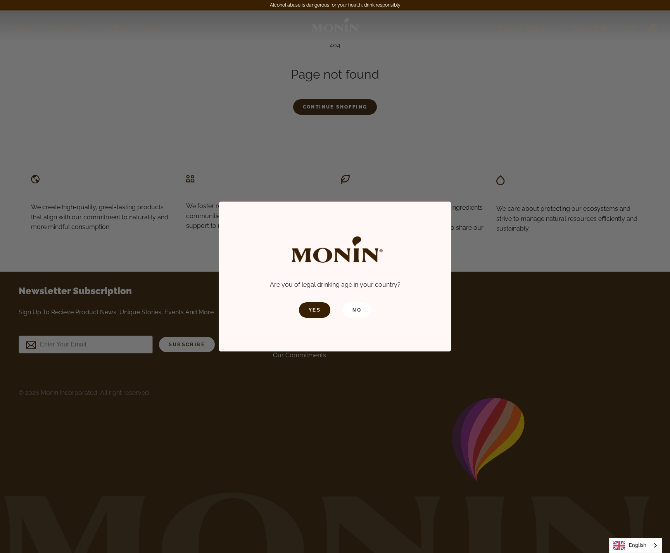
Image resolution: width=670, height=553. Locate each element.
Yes (315, 310)
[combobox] (635, 545)
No (356, 310)
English (637, 545)
